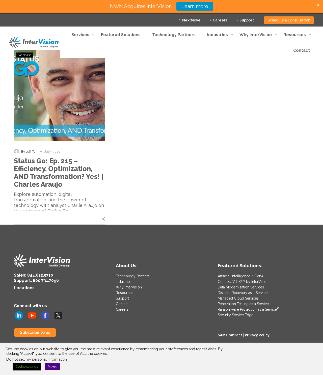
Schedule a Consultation (288, 20)
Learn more (194, 6)
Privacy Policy (257, 335)
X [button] (318, 5)
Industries (123, 282)
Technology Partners (133, 276)
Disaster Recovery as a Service (242, 293)
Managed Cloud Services (238, 298)
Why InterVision (129, 287)
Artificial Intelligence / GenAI (241, 276)
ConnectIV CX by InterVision (243, 282)
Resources (124, 293)
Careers (220, 20)
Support (246, 20)
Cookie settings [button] (27, 366)
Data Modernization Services (241, 287)
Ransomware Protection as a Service (248, 309)
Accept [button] (52, 366)
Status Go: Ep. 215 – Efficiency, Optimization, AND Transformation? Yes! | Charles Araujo (58, 172)
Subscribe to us (35, 332)
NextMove (191, 20)
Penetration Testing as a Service (243, 304)
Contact (122, 304)
